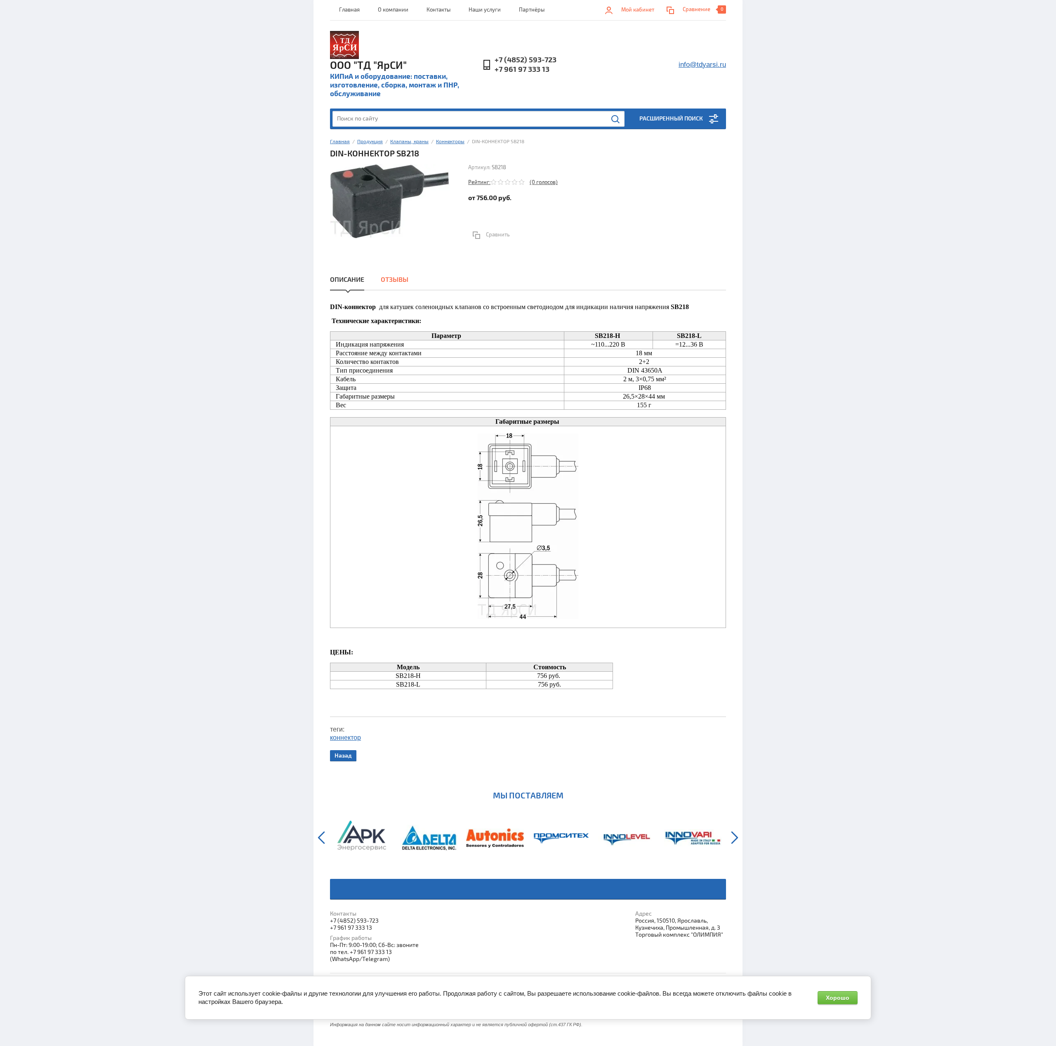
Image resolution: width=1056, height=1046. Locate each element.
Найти (615, 119)
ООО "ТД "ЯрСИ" (368, 65)
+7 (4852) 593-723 (525, 60)
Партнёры (531, 10)
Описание (347, 280)
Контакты (438, 10)
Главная (349, 10)
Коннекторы (450, 142)
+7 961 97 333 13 (522, 69)
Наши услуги (485, 10)
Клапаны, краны (409, 142)
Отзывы (394, 280)
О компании (393, 10)
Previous (321, 837)
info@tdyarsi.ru (702, 64)
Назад (343, 755)
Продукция (370, 142)
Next (734, 837)
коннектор (345, 737)
